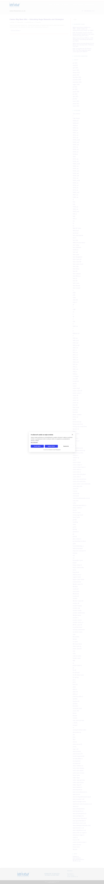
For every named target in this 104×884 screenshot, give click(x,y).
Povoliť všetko (37, 446)
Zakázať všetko (51, 446)
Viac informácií (34, 442)
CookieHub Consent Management (54, 449)
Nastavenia (66, 446)
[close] (72, 434)
